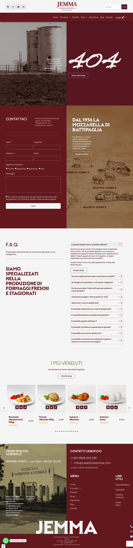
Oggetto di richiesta (14, 165)
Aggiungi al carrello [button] (17, 407)
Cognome (38, 142)
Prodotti (75, 17)
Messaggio (10, 174)
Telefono (10, 153)
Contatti (109, 17)
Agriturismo (33, 169)
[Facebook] (8, 7)
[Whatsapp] (6, 541)
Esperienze (93, 17)
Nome (8, 142)
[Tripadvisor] (23, 7)
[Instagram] (13, 7)
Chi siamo (64, 17)
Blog (102, 17)
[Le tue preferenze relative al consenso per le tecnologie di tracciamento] (3, 546)
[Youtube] (18, 7)
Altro (42, 169)
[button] (125, 17)
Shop (83, 17)
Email (36, 153)
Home (55, 17)
